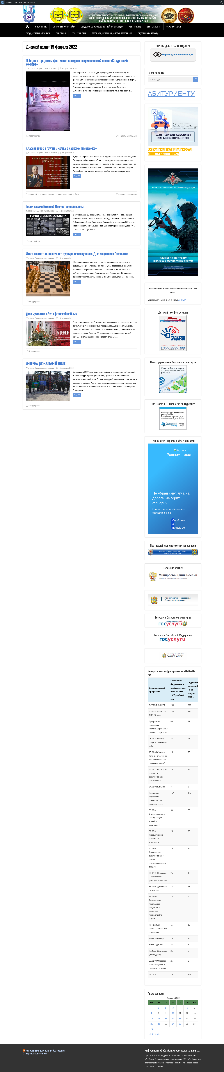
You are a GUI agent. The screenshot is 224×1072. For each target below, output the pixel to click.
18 (180, 1018)
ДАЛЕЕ (77, 96)
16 (166, 1018)
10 (173, 1013)
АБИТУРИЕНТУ (171, 93)
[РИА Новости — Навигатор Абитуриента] (173, 418)
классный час (34, 194)
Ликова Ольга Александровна (41, 258)
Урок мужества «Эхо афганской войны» (51, 313)
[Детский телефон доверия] (173, 333)
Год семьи (61, 33)
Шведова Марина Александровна (42, 69)
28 (152, 1029)
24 (173, 1024)
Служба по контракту (148, 33)
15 (159, 1018)
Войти (9, 2)
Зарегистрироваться (24, 2)
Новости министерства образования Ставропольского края (44, 1051)
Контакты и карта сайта (64, 26)
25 (180, 1024)
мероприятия (34, 136)
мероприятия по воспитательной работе (60, 194)
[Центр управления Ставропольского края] (173, 379)
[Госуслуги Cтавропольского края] (173, 623)
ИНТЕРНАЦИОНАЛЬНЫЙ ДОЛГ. (46, 363)
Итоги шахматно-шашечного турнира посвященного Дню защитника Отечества (77, 253)
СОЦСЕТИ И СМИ (79, 33)
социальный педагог (127, 136)
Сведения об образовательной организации (102, 26)
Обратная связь (173, 26)
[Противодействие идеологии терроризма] (173, 555)
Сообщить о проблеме (173, 524)
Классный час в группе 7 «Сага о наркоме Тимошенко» (61, 148)
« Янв (150, 1034)
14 (152, 1018)
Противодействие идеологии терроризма (112, 33)
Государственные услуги (38, 33)
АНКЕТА (182, 300)
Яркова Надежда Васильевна (41, 211)
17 (173, 1018)
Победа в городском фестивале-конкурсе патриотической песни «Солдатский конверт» (77, 62)
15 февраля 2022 (69, 69)
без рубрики (33, 301)
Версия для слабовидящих (177, 54)
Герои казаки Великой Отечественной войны (55, 206)
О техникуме (41, 26)
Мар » (157, 1034)
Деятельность (153, 26)
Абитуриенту (135, 26)
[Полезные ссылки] (173, 582)
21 (152, 1024)
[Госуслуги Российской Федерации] (173, 640)
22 (159, 1024)
